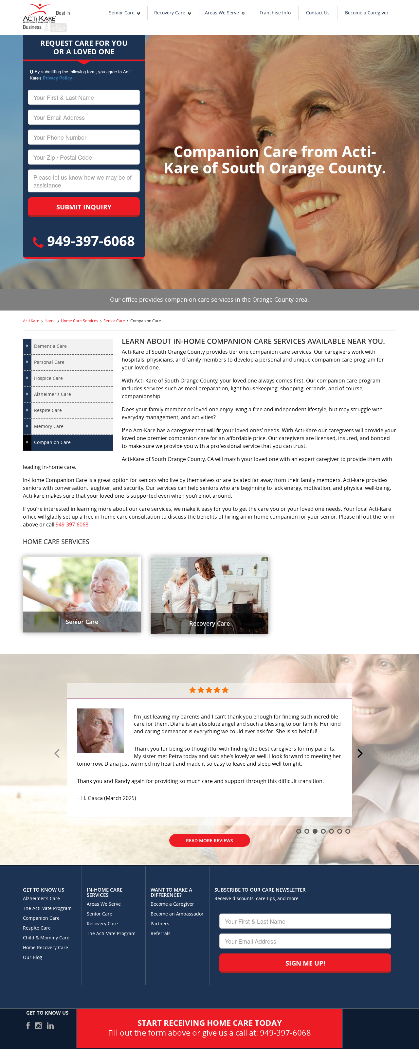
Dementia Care (50, 346)
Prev (58, 754)
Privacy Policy (57, 78)
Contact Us (318, 13)
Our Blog (32, 957)
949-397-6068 (89, 240)
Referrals (161, 933)
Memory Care (49, 426)
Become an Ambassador (177, 914)
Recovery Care (169, 13)
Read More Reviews (209, 840)
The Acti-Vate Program (47, 908)
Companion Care (52, 442)
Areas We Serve (222, 13)
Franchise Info (275, 13)
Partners (160, 924)
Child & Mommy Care (46, 938)
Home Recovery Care (45, 948)
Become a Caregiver (367, 13)
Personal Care (49, 362)
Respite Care (48, 410)
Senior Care (122, 13)
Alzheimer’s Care (52, 394)
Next (361, 754)
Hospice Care (48, 378)
